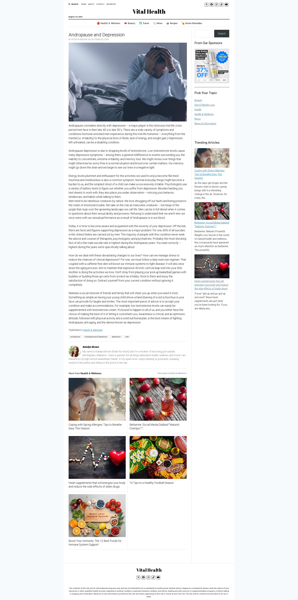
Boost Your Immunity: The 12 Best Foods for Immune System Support (95, 542)
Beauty (198, 100)
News (197, 118)
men (127, 337)
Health (197, 109)
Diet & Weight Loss (204, 104)
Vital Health (149, 11)
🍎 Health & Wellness (108, 23)
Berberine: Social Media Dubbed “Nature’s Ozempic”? (154, 426)
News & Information (205, 123)
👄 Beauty (129, 23)
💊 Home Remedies (191, 23)
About (91, 4)
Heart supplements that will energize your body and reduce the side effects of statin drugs (97, 484)
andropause (75, 337)
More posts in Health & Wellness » (172, 373)
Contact (100, 4)
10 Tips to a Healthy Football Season (152, 482)
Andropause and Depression (96, 337)
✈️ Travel (144, 23)
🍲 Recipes (172, 23)
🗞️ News (158, 23)
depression (116, 337)
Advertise (111, 4)
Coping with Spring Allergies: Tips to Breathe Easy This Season (95, 426)
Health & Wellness (92, 330)
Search (222, 33)
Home (83, 4)
